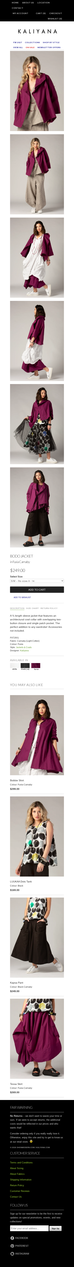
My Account (20, 13)
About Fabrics (17, 1174)
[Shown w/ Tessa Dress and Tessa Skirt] (37, 258)
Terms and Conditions (21, 1162)
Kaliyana (24, 650)
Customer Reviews (20, 1191)
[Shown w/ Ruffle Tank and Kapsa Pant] (37, 508)
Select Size (16, 576)
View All (18, 47)
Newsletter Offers (49, 47)
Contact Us (16, 1196)
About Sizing (16, 1168)
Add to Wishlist (22, 597)
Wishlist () (55, 18)
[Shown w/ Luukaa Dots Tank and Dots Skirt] (37, 425)
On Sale (30, 47)
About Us (28, 2)
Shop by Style (51, 42)
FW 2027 (17, 42)
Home (15, 2)
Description (17, 608)
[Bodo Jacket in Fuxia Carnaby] (37, 91)
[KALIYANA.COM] (37, 31)
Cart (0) (41, 13)
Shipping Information (20, 1179)
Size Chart (32, 608)
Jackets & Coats (24, 647)
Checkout (55, 13)
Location (44, 2)
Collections (32, 42)
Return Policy (49, 608)
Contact (17, 8)
